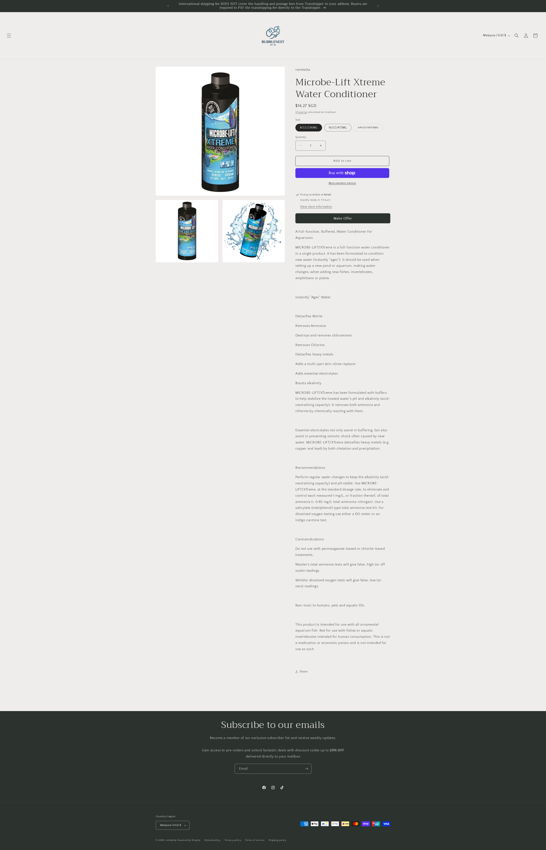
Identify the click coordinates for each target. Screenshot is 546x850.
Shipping (301, 112)
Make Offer (343, 218)
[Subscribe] (306, 769)
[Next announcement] (378, 6)
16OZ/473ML (338, 127)
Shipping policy (277, 840)
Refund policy (213, 840)
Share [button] (304, 671)
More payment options (342, 183)
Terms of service (254, 840)
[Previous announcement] (168, 6)
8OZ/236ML (309, 127)
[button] (9, 35)
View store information (316, 206)
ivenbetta (171, 840)
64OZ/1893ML (370, 128)
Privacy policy (233, 840)
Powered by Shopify (188, 840)
